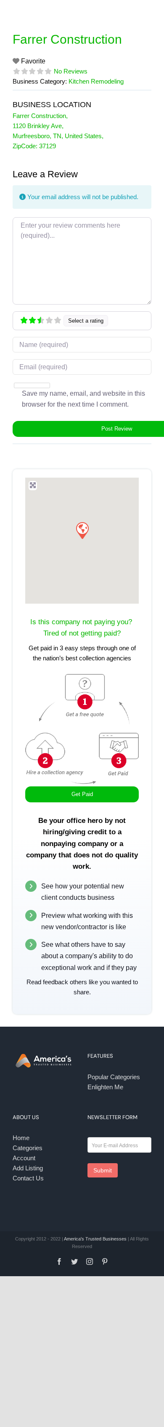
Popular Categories (113, 1076)
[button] (82, 530)
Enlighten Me (105, 1087)
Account (24, 1158)
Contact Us (28, 1178)
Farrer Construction (67, 39)
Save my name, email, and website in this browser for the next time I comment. (83, 399)
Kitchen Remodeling (96, 81)
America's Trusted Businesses (95, 1238)
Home (21, 1137)
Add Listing (28, 1168)
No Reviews (70, 71)
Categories (27, 1147)
